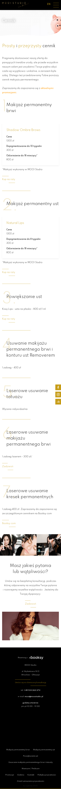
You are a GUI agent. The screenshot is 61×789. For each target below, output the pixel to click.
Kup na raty (8, 179)
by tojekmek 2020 (30, 786)
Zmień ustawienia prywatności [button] (30, 781)
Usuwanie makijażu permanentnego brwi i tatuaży (31, 762)
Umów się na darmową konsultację (30, 682)
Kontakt (30, 775)
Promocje (9, 775)
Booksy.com (9, 523)
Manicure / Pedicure (30, 769)
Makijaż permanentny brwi (18, 750)
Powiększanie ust (30, 756)
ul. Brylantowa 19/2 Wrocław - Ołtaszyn (30, 673)
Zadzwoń (7, 466)
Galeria (20, 775)
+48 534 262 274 (32, 690)
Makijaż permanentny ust (44, 750)
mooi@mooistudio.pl (34, 696)
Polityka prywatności (46, 775)
